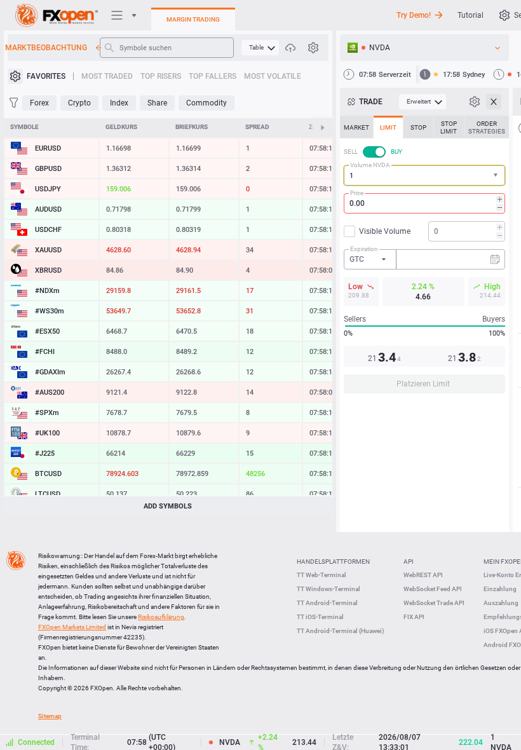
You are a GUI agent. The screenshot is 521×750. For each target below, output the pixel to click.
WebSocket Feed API (432, 588)
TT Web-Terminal (321, 574)
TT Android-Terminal (327, 602)
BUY (396, 151)
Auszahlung (501, 602)
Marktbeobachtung (47, 47)
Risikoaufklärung (161, 616)
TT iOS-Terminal (320, 616)
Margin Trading (193, 19)
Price (356, 192)
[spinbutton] (424, 203)
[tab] (356, 127)
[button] (497, 176)
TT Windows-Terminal (328, 588)
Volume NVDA (370, 164)
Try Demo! (413, 15)
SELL (351, 151)
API (408, 561)
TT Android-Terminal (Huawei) (340, 630)
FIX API (413, 616)
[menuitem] (260, 47)
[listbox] (424, 47)
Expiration (364, 248)
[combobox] (424, 175)
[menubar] (260, 47)
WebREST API (423, 574)
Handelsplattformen (333, 561)
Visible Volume (384, 231)
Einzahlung (500, 588)
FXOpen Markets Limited (72, 627)
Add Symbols (168, 506)
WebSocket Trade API (433, 602)
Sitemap (50, 715)
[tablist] (424, 258)
